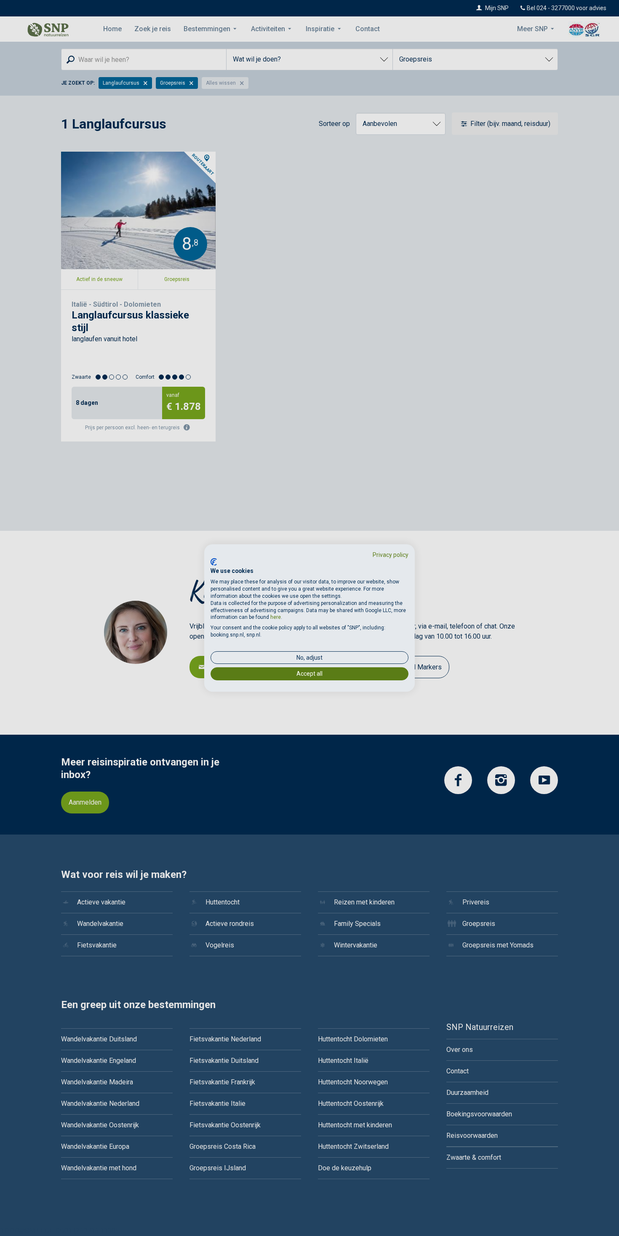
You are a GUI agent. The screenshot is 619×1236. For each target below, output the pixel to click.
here (275, 617)
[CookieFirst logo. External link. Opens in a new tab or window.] (214, 562)
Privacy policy (390, 554)
